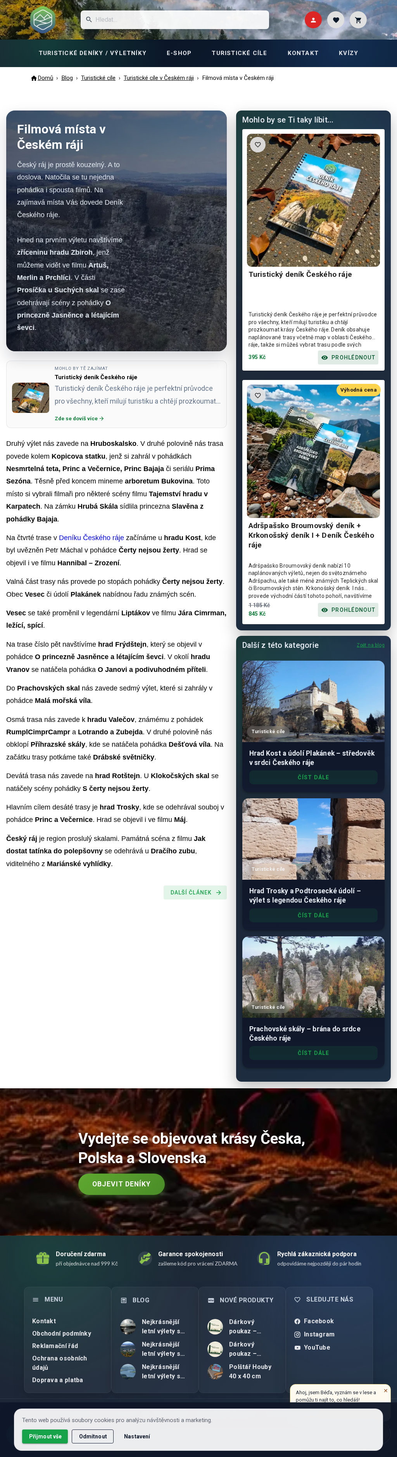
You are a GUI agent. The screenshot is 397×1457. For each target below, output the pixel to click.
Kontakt (44, 1321)
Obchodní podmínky (61, 1333)
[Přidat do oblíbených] (258, 144)
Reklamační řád (55, 1346)
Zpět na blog (371, 645)
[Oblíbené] (335, 19)
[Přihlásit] (313, 19)
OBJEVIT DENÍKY (121, 1184)
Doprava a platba (57, 1380)
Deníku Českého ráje (92, 538)
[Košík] (358, 19)
